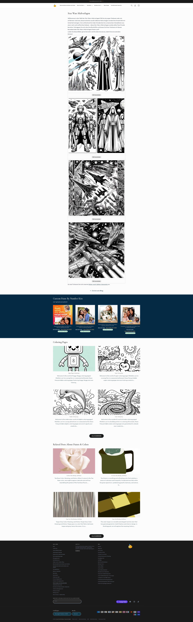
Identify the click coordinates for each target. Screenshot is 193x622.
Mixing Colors (56, 592)
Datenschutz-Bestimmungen (59, 554)
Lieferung (55, 548)
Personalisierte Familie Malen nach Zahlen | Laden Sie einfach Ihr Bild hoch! (130, 327)
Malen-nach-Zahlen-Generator (98, 284)
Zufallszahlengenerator (58, 588)
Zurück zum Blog (97, 291)
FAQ (54, 546)
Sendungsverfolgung (57, 552)
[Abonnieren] (79, 601)
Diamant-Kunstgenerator (58, 580)
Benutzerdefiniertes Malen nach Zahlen (61, 564)
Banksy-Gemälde (56, 571)
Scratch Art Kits (101, 552)
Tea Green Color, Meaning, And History (119, 475)
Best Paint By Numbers (103, 562)
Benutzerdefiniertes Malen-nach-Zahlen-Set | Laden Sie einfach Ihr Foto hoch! (62, 327)
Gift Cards (100, 550)
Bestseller (55, 573)
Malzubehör (55, 575)
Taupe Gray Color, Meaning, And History (74, 519)
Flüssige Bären (56, 569)
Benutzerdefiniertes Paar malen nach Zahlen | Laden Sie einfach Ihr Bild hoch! (85, 327)
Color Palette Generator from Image (106, 575)
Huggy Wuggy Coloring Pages (74, 373)
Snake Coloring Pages (119, 416)
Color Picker (101, 567)
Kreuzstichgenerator (57, 578)
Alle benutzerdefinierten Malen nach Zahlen (61, 566)
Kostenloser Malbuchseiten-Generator (61, 586)
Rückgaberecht (56, 558)
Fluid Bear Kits (101, 558)
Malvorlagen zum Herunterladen (60, 582)
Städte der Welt (56, 577)
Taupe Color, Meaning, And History (119, 519)
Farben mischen (56, 590)
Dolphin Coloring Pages (74, 416)
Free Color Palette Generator (104, 573)
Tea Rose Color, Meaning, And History (74, 475)
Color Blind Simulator (102, 569)
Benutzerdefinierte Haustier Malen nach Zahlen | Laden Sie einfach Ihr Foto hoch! (107, 325)
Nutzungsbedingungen (58, 556)
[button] (81, 5)
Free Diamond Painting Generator (105, 579)
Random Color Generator (103, 571)
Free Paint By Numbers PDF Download (106, 581)
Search (99, 546)
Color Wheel (100, 565)
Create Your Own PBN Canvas (104, 577)
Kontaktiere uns (56, 560)
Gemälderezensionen (57, 584)
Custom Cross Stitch (102, 554)
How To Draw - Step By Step (59, 594)
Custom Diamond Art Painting (104, 556)
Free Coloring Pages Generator (105, 583)
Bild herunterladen (96, 95)
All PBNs (100, 560)
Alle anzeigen (96, 436)
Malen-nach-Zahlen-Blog (58, 562)
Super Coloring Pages (119, 373)
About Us (100, 548)
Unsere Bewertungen (57, 550)
